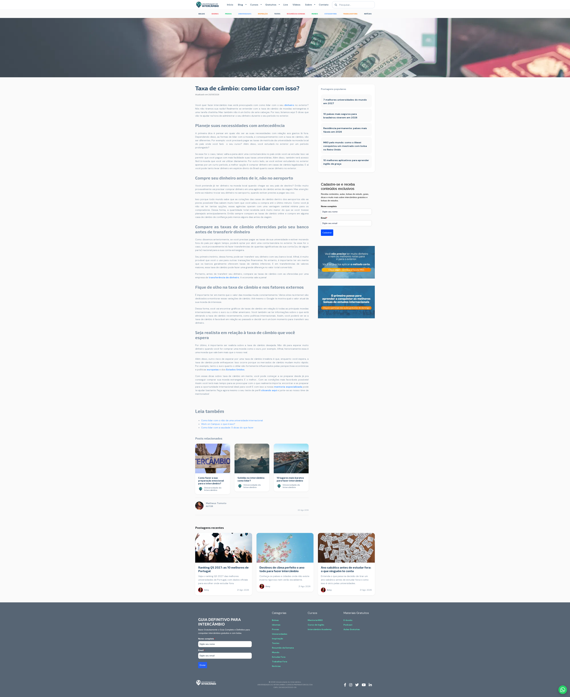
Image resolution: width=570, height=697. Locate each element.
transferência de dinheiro (224, 277)
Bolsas (275, 620)
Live (285, 4)
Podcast (347, 624)
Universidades (279, 634)
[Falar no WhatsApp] (562, 689)
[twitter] (357, 685)
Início (230, 4)
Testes (275, 643)
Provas (275, 629)
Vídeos (296, 4)
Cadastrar (327, 232)
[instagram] (350, 685)
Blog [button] (240, 4)
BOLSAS (201, 14)
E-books (347, 620)
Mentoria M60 (315, 620)
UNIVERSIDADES (244, 14)
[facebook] (345, 685)
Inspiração (277, 638)
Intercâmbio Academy (319, 629)
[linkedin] (370, 685)
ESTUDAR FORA (330, 14)
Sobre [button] (308, 4)
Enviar (203, 665)
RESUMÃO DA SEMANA (296, 14)
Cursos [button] (254, 4)
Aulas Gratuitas (351, 629)
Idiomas (276, 624)
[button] (245, 5)
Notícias (276, 666)
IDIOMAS (215, 14)
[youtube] (364, 685)
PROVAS (228, 14)
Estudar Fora (278, 657)
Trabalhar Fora (279, 661)
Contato (323, 4)
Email (324, 218)
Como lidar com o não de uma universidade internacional (232, 420)
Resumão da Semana (283, 647)
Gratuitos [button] (270, 4)
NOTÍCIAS (368, 14)
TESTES (277, 14)
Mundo (275, 652)
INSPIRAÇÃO (263, 14)
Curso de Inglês (316, 624)
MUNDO (315, 14)
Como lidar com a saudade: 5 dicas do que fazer (227, 427)
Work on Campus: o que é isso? (218, 424)
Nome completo (329, 206)
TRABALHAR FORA (350, 14)
